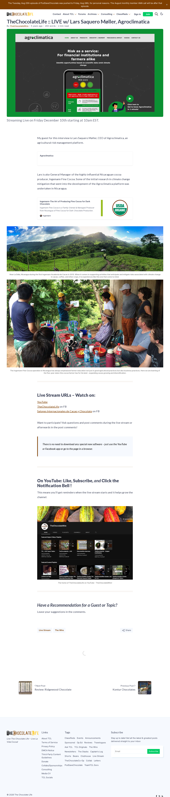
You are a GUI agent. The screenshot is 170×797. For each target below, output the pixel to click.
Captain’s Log (96, 751)
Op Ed (79, 742)
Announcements (93, 738)
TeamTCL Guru (91, 765)
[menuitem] (57, 14)
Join (148, 14)
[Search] (156, 14)
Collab (89, 760)
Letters (97, 760)
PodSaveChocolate (74, 765)
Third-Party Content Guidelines (51, 756)
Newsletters (70, 751)
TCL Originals (80, 747)
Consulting (106, 14)
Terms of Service (50, 742)
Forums (82, 14)
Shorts (68, 756)
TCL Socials (47, 777)
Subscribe (153, 751)
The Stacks (83, 751)
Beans (76, 756)
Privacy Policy (48, 746)
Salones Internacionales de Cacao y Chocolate (64, 411)
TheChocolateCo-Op (74, 760)
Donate (45, 761)
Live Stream (44, 630)
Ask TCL (69, 747)
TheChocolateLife (48, 406)
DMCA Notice (48, 750)
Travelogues (100, 742)
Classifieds (122, 14)
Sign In (137, 14)
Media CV (46, 773)
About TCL (68, 14)
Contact (57, 14)
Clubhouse (86, 756)
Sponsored (70, 742)
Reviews (88, 742)
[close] (167, 5)
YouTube (42, 401)
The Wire (59, 630)
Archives (92, 14)
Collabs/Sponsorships (52, 765)
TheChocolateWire (19, 26)
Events (80, 738)
